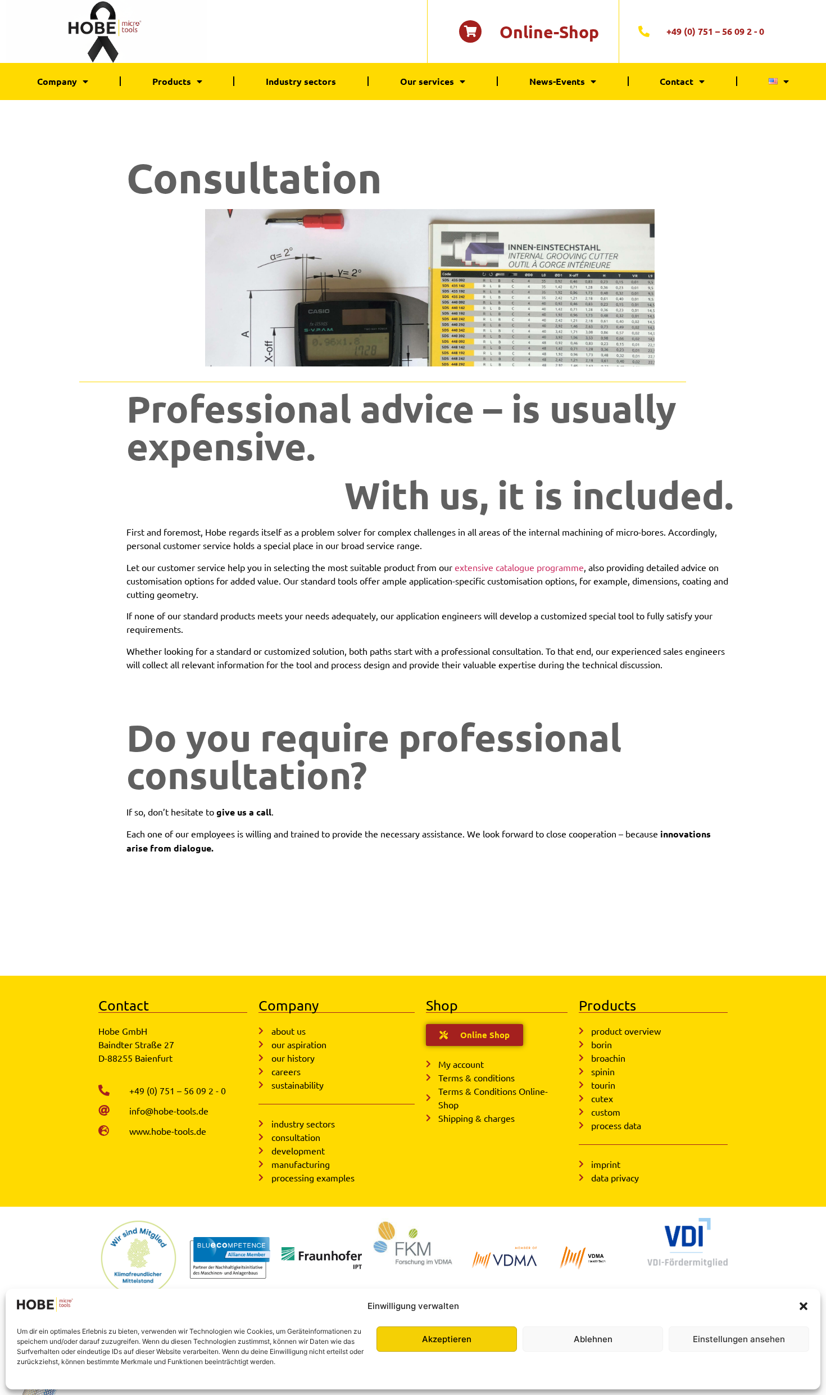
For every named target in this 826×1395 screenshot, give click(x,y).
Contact (676, 81)
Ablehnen (593, 1339)
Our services (427, 81)
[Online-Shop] (470, 31)
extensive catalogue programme (519, 567)
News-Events (557, 81)
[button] (803, 1306)
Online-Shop (549, 31)
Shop (442, 1005)
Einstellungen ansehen (739, 1339)
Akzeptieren (446, 1339)
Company (57, 81)
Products (171, 81)
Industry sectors (301, 81)
